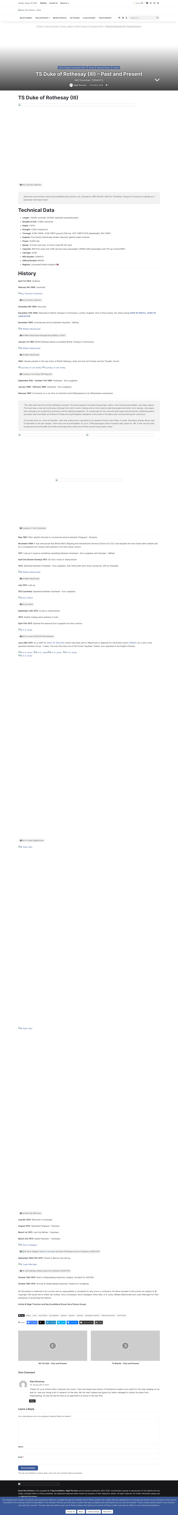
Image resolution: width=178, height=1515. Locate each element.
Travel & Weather (105, 18)
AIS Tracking (74, 18)
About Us (63, 3)
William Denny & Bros (108, 1315)
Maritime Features (60, 18)
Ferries (63, 26)
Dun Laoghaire (53, 1315)
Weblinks (43, 3)
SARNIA (132, 643)
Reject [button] (81, 1512)
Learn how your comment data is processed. (65, 1473)
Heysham (71, 1315)
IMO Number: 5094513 (92, 1315)
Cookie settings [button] (93, 1512)
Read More (107, 1512)
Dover (35, 1315)
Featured (63, 1315)
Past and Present (52, 26)
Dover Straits (43, 1315)
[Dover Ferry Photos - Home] (29, 10)
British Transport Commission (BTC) (89, 26)
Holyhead (80, 1315)
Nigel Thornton (80, 85)
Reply (32, 1401)
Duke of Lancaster (47, 1251)
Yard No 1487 (121, 1315)
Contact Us (53, 3)
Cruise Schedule (89, 18)
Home (40, 26)
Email (21, 1457)
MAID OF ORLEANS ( (56, 643)
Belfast (28, 1315)
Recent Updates (26, 18)
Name (21, 1447)
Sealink (70, 26)
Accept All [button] (71, 1512)
